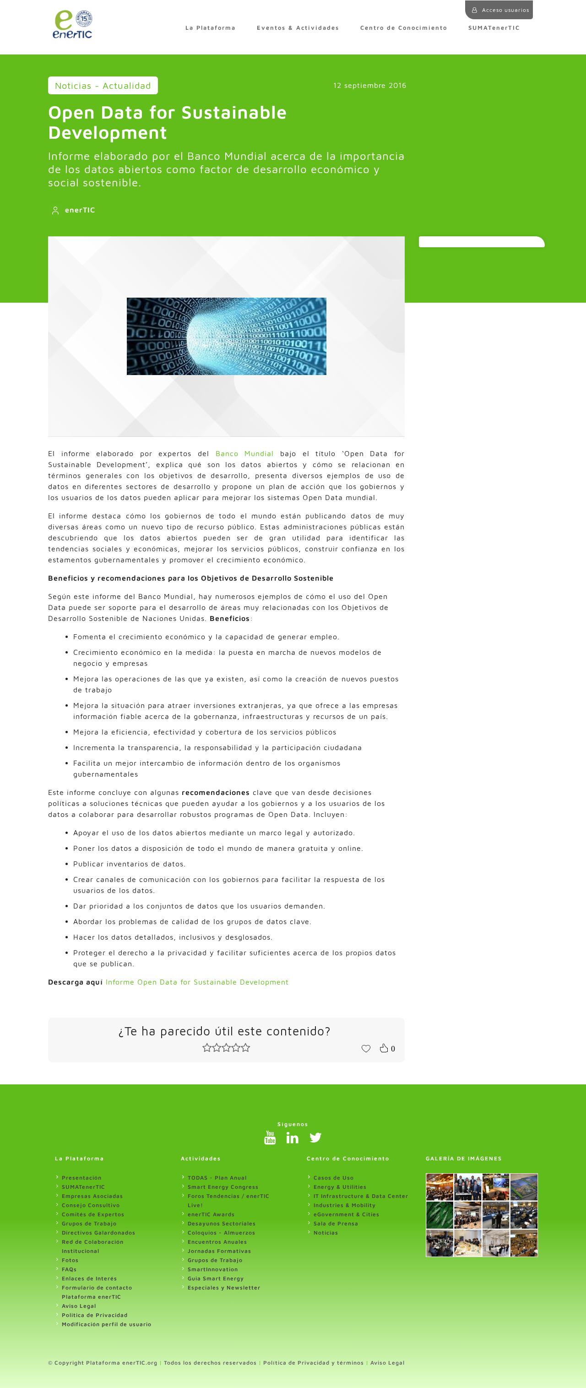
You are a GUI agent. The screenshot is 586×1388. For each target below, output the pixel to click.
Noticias (326, 1232)
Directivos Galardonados (99, 1232)
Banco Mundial (245, 453)
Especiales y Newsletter (224, 1287)
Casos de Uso (334, 1177)
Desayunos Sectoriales (222, 1223)
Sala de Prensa (336, 1223)
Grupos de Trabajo (89, 1223)
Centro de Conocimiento (403, 27)
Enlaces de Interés (89, 1278)
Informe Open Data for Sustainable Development (197, 982)
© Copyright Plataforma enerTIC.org (102, 1362)
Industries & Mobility (345, 1205)
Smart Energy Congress (223, 1186)
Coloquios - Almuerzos (221, 1232)
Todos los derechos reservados (210, 1362)
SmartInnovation (213, 1269)
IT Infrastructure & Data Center (361, 1195)
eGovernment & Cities (347, 1214)
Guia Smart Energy (216, 1278)
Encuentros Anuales (217, 1241)
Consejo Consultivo (91, 1205)
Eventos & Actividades (298, 27)
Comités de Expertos (93, 1214)
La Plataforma (210, 27)
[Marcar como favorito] (366, 1048)
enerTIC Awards (211, 1214)
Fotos (70, 1260)
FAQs (69, 1269)
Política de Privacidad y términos (313, 1362)
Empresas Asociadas (92, 1195)
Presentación (82, 1177)
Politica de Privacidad (95, 1315)
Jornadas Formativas (219, 1250)
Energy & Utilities (340, 1186)
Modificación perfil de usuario (107, 1324)
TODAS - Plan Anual (217, 1177)
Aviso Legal (79, 1305)
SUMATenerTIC (494, 27)
